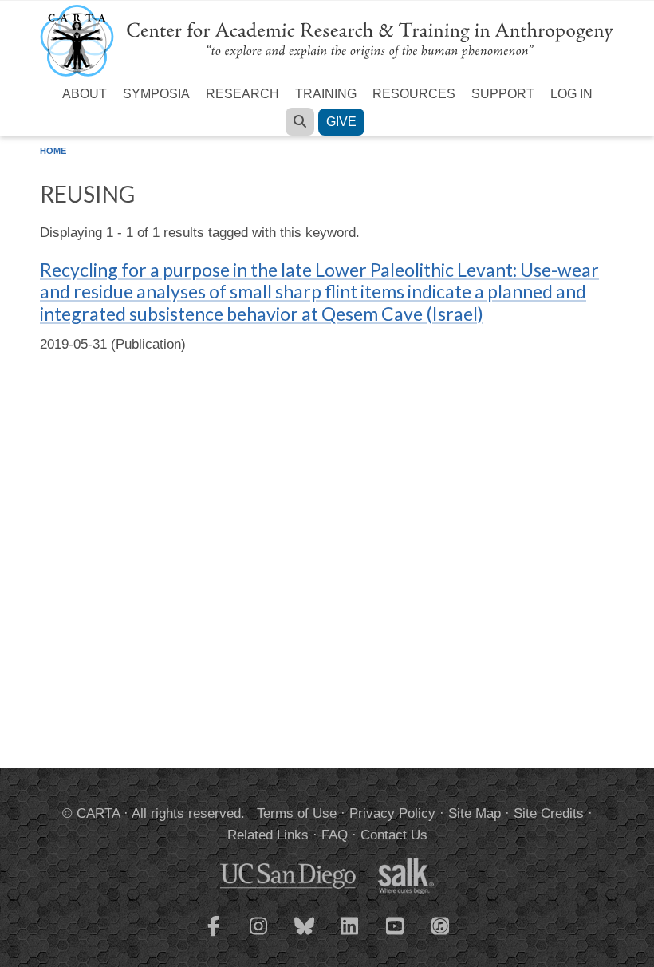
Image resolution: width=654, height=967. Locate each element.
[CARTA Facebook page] (214, 936)
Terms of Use (297, 813)
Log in (571, 94)
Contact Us (393, 835)
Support (502, 94)
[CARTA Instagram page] (259, 936)
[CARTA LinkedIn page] (350, 936)
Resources (413, 94)
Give (341, 121)
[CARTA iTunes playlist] (441, 925)
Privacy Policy (392, 813)
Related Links (268, 835)
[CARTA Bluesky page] (305, 936)
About (84, 94)
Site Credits (549, 813)
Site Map (474, 813)
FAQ (334, 835)
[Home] (327, 39)
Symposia (156, 94)
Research (242, 94)
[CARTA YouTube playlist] (396, 936)
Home (53, 151)
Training (326, 94)
